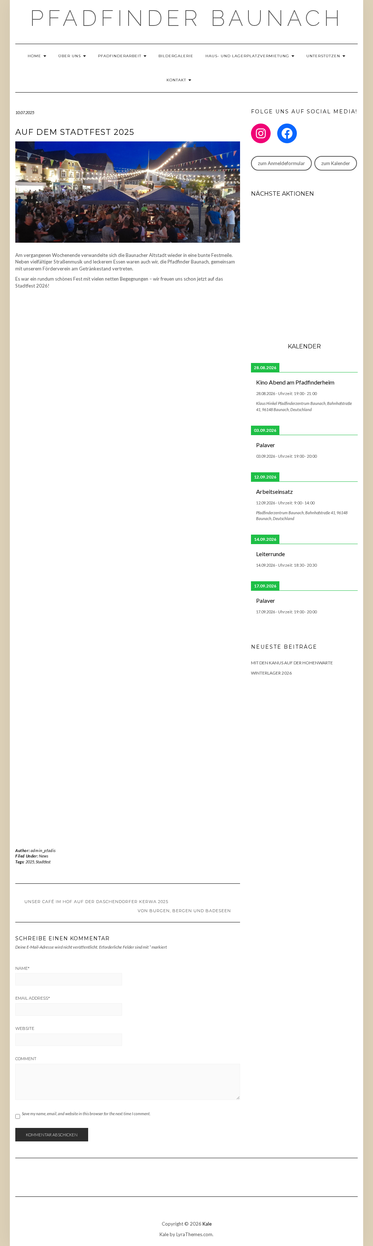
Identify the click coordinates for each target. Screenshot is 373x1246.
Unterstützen (324, 56)
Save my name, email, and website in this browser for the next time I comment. (86, 1113)
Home (35, 56)
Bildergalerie (175, 56)
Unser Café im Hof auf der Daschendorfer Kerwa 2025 (96, 901)
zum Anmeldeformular (281, 163)
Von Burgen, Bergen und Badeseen (184, 910)
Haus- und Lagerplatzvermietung (248, 56)
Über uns (70, 56)
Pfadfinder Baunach (186, 18)
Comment (25, 1058)
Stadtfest (43, 861)
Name (22, 968)
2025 (29, 861)
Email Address (32, 998)
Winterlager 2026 (271, 673)
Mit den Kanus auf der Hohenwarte (292, 662)
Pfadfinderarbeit (120, 56)
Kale (207, 1224)
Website (24, 1028)
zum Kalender (335, 163)
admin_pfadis (43, 850)
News (43, 856)
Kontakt (177, 80)
